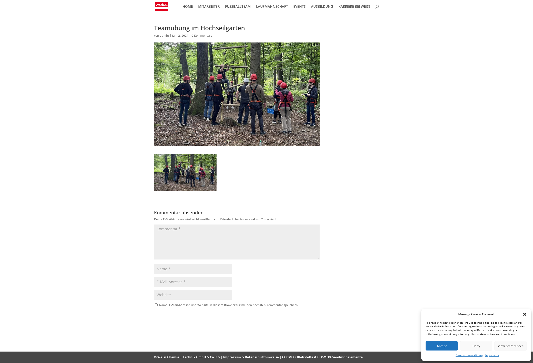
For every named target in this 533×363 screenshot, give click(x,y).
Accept (442, 346)
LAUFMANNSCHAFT (272, 7)
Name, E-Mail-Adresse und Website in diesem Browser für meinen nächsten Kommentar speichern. (229, 305)
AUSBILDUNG (322, 7)
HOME (188, 7)
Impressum (492, 355)
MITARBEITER (209, 7)
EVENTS (299, 7)
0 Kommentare (202, 35)
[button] (525, 314)
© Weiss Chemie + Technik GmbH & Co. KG (187, 357)
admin (164, 35)
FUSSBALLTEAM (238, 7)
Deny (476, 346)
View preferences (510, 346)
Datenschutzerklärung (469, 355)
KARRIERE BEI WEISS (355, 7)
